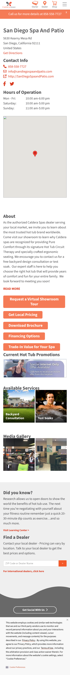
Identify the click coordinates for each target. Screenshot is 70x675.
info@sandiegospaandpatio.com (30, 71)
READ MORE (11, 289)
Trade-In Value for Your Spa (31, 347)
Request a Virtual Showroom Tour (34, 301)
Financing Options (24, 336)
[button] (15, 667)
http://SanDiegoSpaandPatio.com (31, 76)
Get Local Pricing (22, 315)
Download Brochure (25, 325)
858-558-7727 (17, 66)
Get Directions (12, 53)
